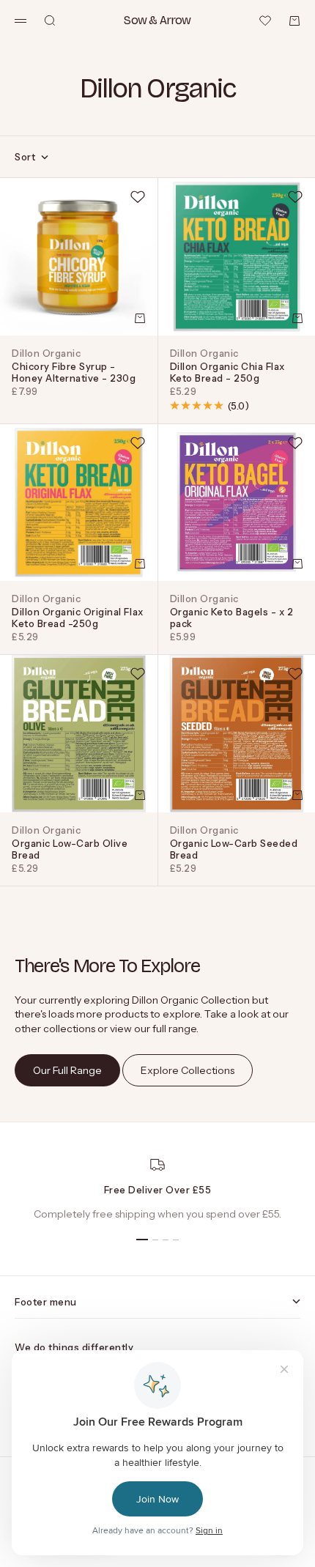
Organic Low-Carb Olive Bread (69, 849)
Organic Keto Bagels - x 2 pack (232, 617)
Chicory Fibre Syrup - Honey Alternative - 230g (74, 372)
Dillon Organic (46, 353)
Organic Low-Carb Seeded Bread (234, 849)
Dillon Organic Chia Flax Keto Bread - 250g (227, 372)
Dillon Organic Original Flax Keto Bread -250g (78, 617)
